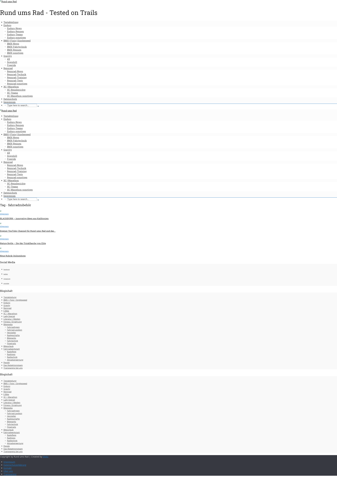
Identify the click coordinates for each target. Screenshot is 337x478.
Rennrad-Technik (16, 74)
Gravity (8, 55)
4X (8, 59)
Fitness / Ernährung (13, 321)
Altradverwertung (15, 359)
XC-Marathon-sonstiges (20, 95)
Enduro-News (14, 28)
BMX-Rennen (14, 49)
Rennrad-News (15, 71)
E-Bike (6, 310)
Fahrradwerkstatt (12, 349)
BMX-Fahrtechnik (17, 46)
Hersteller (11, 332)
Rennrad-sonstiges (17, 83)
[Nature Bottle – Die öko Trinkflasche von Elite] (0, 235)
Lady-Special (9, 316)
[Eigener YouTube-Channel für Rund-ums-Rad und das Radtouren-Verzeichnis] (0, 223)
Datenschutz (10, 98)
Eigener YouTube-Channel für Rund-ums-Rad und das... (28, 231)
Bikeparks (11, 338)
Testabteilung (11, 22)
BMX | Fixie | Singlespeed (17, 40)
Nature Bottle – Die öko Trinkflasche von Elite (23, 243)
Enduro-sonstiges (16, 37)
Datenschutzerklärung (15, 465)
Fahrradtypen (13, 327)
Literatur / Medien (12, 319)
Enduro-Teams (15, 34)
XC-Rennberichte (16, 89)
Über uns (8, 471)
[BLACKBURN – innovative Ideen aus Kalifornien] (0, 210)
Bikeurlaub (9, 346)
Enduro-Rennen (15, 31)
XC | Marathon (11, 86)
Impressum (10, 102)
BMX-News (13, 43)
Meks (45, 456)
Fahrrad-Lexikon (14, 329)
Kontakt (8, 468)
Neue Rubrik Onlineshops (13, 255)
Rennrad (8, 68)
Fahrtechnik (12, 340)
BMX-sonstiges (15, 52)
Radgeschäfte (13, 335)
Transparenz (10, 474)
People (7, 362)
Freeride (11, 65)
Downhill (12, 62)
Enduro (7, 25)
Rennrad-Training (17, 77)
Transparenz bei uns (13, 368)
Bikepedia (8, 324)
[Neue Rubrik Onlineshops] (0, 248)
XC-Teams (12, 92)
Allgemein (4, 214)
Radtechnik (12, 357)
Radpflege (11, 351)
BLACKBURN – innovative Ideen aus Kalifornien (24, 218)
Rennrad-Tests (15, 80)
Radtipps (11, 354)
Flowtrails (11, 343)
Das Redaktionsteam (13, 365)
